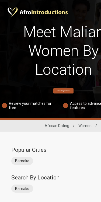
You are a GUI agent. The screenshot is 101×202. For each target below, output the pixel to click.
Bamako (22, 161)
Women (85, 126)
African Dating (57, 126)
